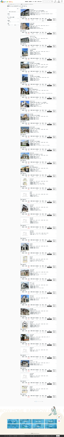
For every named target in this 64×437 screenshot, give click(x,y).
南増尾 (32, 308)
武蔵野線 (31, 13)
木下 (33, 131)
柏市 (30, 75)
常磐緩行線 (31, 78)
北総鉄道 (31, 105)
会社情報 (30, 1)
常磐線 (31, 66)
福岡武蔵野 (34, 49)
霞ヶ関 (35, 27)
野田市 (35, 156)
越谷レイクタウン (35, 13)
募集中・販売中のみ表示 (12, 11)
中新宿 (32, 75)
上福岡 (35, 52)
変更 (17, 8)
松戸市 (31, 321)
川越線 (31, 26)
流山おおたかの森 (36, 364)
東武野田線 (31, 80)
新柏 (34, 80)
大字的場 (33, 23)
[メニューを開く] (62, 1)
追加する (54, 33)
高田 (32, 360)
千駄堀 (33, 334)
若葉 (34, 40)
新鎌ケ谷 (35, 106)
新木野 (33, 62)
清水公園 (35, 158)
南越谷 (34, 14)
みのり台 (36, 339)
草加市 (31, 9)
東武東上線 (31, 27)
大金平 (33, 321)
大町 (34, 105)
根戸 (32, 386)
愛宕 (34, 157)
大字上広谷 (34, 36)
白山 (33, 347)
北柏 (34, 196)
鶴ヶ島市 (31, 36)
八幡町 (33, 9)
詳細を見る (49, 33)
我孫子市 (31, 62)
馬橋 (34, 208)
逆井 (34, 247)
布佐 (33, 67)
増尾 (34, 119)
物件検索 (26, 1)
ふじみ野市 (31, 49)
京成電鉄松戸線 (32, 104)
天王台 (34, 66)
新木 (33, 65)
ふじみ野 (35, 53)
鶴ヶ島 (35, 28)
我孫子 (34, 234)
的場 (33, 26)
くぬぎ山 (36, 104)
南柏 (34, 78)
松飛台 (34, 169)
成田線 (31, 65)
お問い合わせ (39, 1)
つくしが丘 (33, 282)
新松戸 (35, 144)
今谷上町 (33, 295)
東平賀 (33, 373)
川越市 (31, 23)
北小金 (35, 79)
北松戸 (35, 209)
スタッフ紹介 (34, 1)
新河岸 (35, 54)
